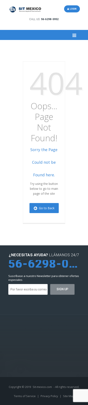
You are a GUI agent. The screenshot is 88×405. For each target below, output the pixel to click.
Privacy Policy (50, 396)
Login (73, 9)
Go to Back (45, 208)
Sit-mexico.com (42, 387)
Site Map (68, 396)
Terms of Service (25, 396)
